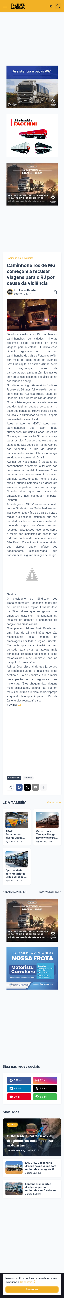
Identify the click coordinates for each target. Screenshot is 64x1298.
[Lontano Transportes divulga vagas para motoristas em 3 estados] (14, 1189)
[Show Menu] (5, 6)
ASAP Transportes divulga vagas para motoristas (15, 834)
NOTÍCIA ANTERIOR (16, 891)
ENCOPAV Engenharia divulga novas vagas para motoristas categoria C (40, 1166)
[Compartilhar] (54, 292)
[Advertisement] (32, 39)
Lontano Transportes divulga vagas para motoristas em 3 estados (40, 1187)
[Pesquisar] (58, 6)
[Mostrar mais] (43, 787)
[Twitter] (27, 787)
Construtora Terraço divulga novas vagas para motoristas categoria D (47, 834)
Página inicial (14, 257)
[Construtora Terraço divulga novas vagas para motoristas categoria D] (47, 820)
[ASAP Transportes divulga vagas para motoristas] (16, 820)
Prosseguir (32, 1289)
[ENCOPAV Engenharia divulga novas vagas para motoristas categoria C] (14, 1167)
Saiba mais (26, 1282)
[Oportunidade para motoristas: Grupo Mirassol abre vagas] (16, 859)
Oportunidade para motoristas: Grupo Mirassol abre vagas (15, 874)
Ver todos (52, 802)
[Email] (35, 787)
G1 (19, 704)
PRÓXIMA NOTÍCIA (48, 891)
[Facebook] (19, 787)
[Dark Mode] (51, 6)
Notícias (28, 257)
